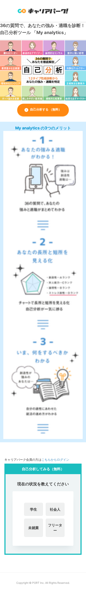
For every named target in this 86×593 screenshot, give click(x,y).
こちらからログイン (55, 459)
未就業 (33, 528)
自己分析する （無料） (46, 109)
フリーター (55, 528)
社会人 (55, 509)
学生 (33, 509)
